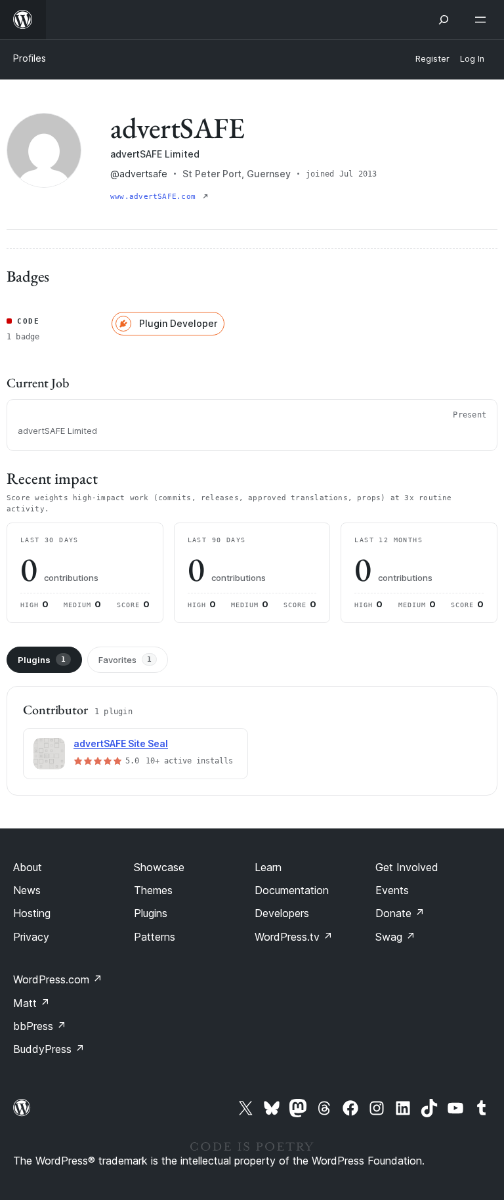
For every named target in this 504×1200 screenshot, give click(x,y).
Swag (395, 936)
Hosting (32, 913)
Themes (153, 890)
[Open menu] (483, 19)
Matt (31, 1003)
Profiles (29, 58)
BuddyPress (49, 1049)
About (27, 867)
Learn (268, 867)
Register (432, 59)
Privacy (31, 936)
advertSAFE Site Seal (121, 743)
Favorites (125, 659)
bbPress (39, 1026)
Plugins (42, 659)
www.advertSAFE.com (155, 196)
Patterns (154, 936)
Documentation (292, 890)
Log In (472, 59)
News (27, 890)
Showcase (159, 867)
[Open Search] (443, 19)
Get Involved (406, 867)
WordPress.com (57, 979)
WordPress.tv (294, 936)
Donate (400, 913)
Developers (282, 913)
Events (392, 890)
